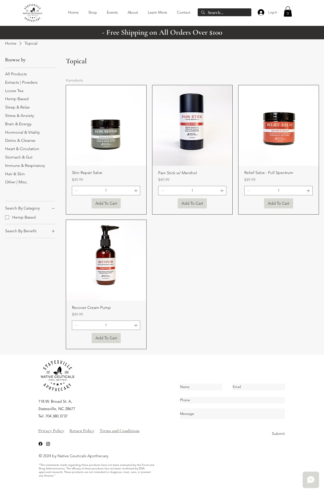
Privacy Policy (51, 430)
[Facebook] (40, 443)
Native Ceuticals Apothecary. (83, 455)
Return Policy (81, 430)
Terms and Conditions (119, 430)
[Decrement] (76, 190)
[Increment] (136, 190)
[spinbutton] (106, 190)
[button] (288, 11)
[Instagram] (48, 443)
